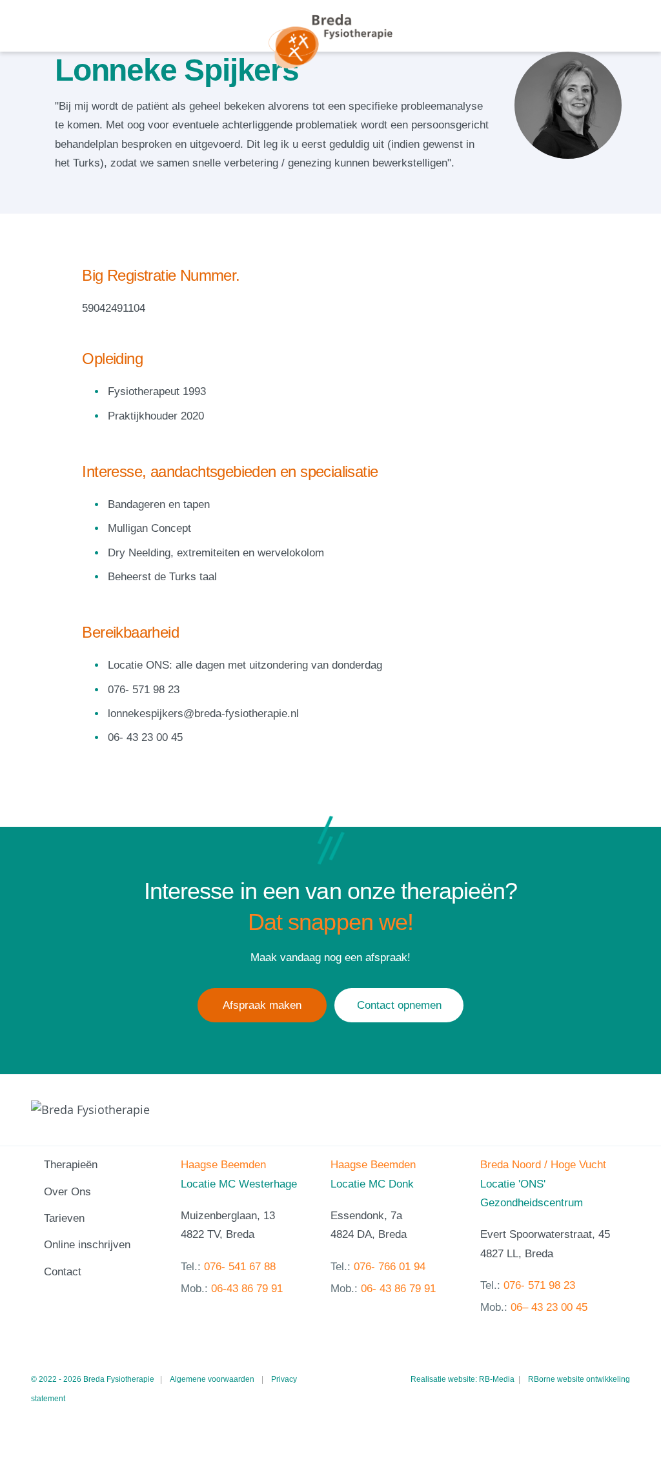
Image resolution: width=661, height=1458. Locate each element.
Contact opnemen (399, 1005)
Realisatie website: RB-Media (462, 1379)
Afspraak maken (262, 1005)
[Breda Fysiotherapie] (330, 41)
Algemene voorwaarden (212, 1379)
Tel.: (228, 1267)
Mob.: (232, 1288)
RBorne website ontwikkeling (579, 1379)
